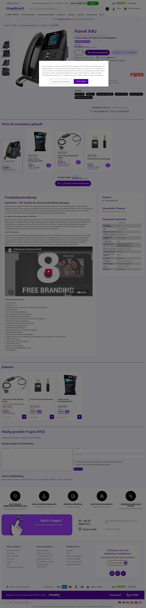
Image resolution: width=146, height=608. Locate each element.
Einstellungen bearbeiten (61, 81)
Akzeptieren (81, 81)
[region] (73, 74)
